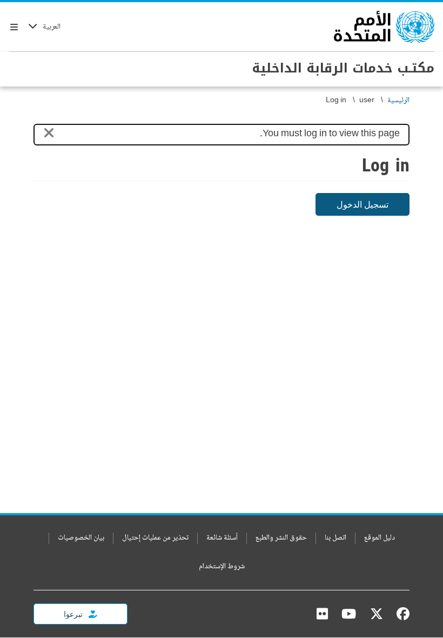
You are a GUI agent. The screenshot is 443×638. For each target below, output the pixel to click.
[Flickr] (322, 613)
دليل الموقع (379, 538)
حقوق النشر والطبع (281, 538)
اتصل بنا (335, 538)
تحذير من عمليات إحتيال (155, 538)
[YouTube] (348, 613)
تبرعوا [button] (74, 614)
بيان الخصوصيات (81, 538)
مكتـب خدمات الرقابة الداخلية (343, 68)
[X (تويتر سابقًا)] (376, 613)
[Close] (49, 135)
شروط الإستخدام (222, 567)
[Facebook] (400, 613)
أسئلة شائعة (222, 538)
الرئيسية (398, 101)
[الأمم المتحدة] (384, 27)
